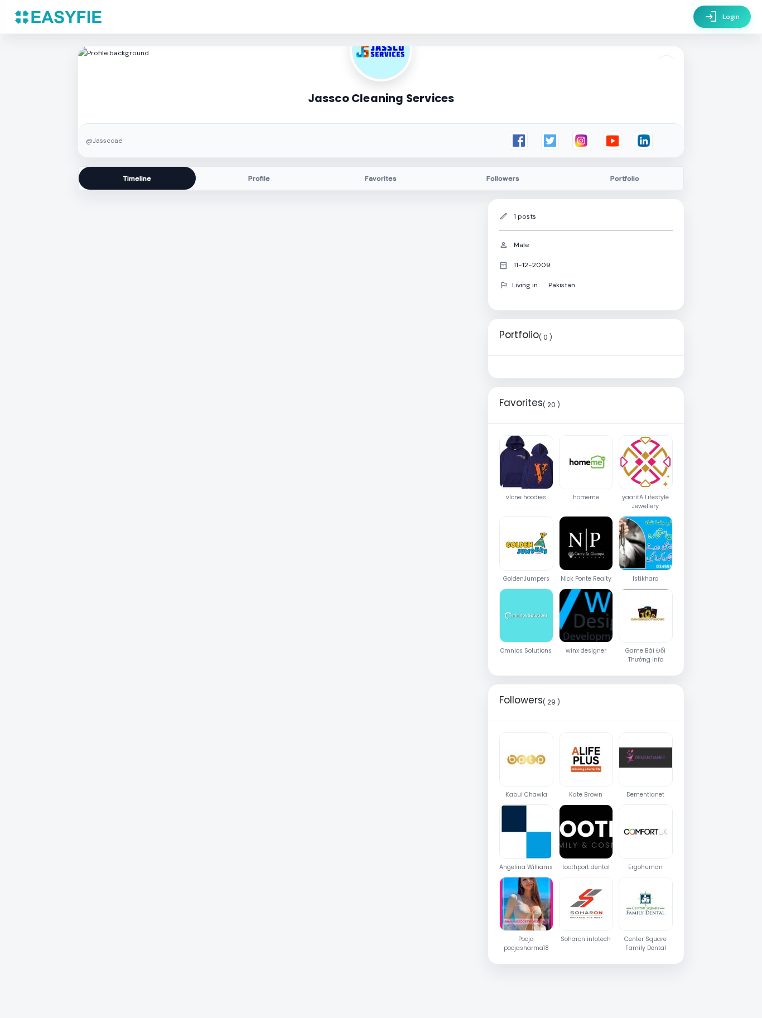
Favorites (381, 178)
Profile (259, 178)
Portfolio (624, 178)
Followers (502, 178)
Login (722, 17)
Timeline (137, 178)
